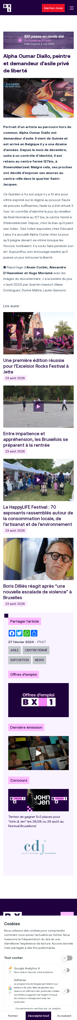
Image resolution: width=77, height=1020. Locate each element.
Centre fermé (36, 650)
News (39, 660)
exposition (19, 660)
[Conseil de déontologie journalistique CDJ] (38, 847)
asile (14, 650)
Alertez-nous (53, 8)
